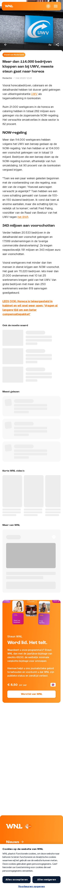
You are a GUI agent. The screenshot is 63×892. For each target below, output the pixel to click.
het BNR (23, 217)
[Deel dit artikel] (57, 45)
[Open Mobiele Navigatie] (55, 6)
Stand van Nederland (14, 55)
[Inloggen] (48, 6)
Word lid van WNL (31, 694)
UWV (34, 94)
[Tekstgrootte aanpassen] (50, 45)
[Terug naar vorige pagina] (5, 45)
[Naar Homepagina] (9, 6)
